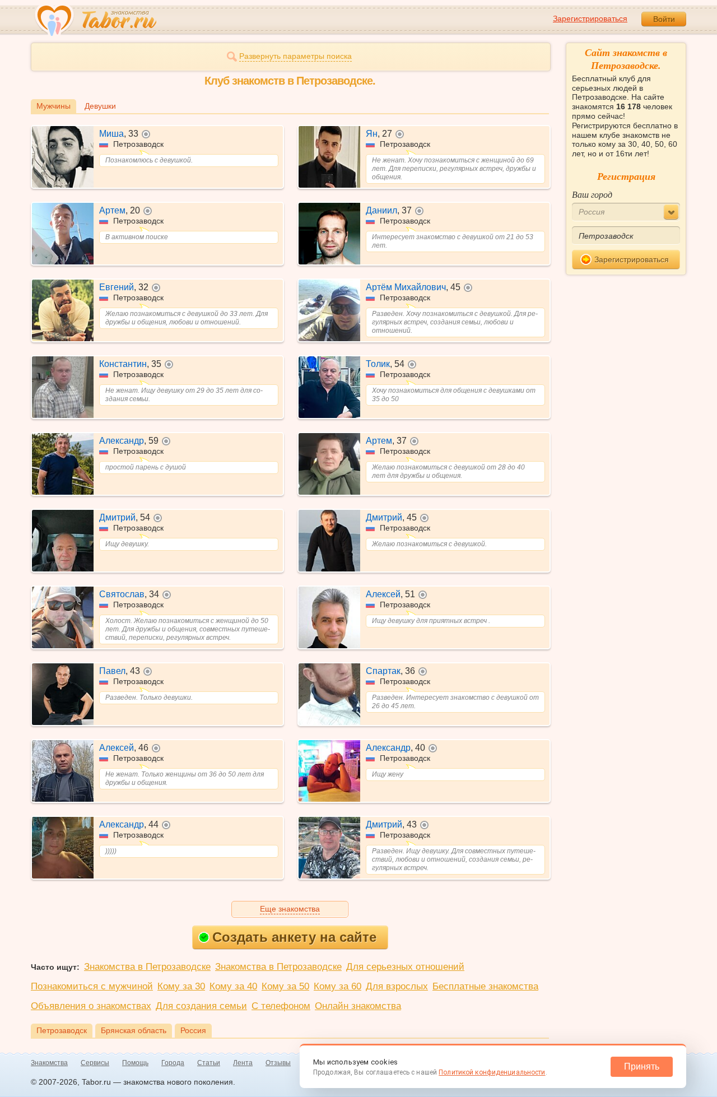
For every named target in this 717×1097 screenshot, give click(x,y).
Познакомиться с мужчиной (92, 986)
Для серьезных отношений (405, 966)
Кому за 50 (285, 986)
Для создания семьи (201, 1006)
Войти (664, 19)
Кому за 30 (181, 986)
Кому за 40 (233, 986)
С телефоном (281, 1006)
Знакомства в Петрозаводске (147, 966)
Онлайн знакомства (358, 1006)
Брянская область (133, 1030)
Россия (193, 1030)
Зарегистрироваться (590, 18)
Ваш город (592, 194)
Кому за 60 (337, 986)
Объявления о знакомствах (91, 1006)
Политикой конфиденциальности (492, 1072)
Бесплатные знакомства (485, 986)
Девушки (100, 105)
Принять (641, 1066)
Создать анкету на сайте (294, 937)
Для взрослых (397, 986)
